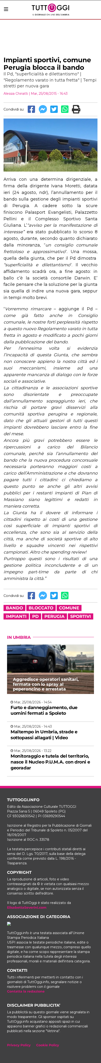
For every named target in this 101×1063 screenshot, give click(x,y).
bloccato (41, 608)
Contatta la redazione (26, 991)
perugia (54, 616)
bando (14, 608)
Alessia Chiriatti (16, 93)
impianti (16, 616)
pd (35, 616)
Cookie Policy (47, 1045)
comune (69, 608)
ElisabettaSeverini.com (27, 907)
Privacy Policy (19, 1045)
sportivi (80, 616)
